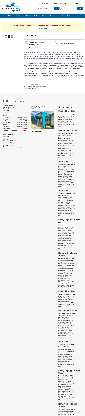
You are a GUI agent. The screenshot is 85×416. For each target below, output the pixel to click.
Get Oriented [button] (27, 16)
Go (56, 8)
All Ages (36, 84)
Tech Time (63, 161)
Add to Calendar (33, 47)
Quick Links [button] (9, 16)
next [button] (24, 130)
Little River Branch (66, 43)
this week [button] (14, 130)
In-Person (33, 86)
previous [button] (6, 130)
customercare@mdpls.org (10, 105)
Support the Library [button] (65, 16)
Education (34, 88)
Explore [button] (36, 16)
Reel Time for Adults (67, 130)
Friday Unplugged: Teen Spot (69, 220)
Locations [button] (18, 16)
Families (32, 84)
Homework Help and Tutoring (67, 254)
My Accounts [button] (53, 16)
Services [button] (44, 16)
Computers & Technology (41, 86)
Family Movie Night (67, 111)
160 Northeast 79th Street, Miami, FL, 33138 (42, 107)
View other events (42, 28)
